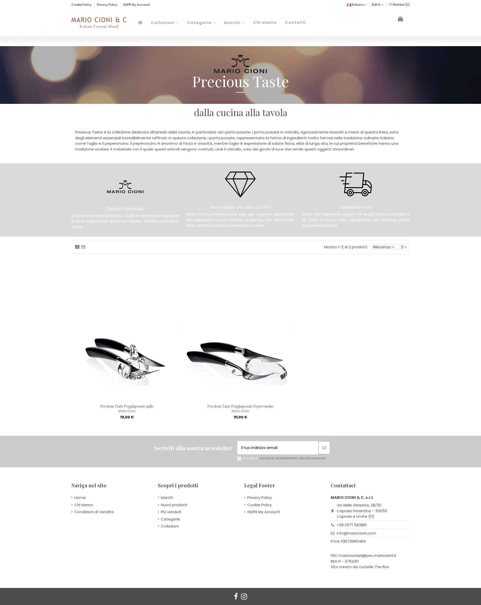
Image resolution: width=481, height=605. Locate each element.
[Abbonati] (324, 448)
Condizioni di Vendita (94, 511)
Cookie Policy (81, 5)
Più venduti (171, 511)
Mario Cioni (127, 411)
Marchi (167, 497)
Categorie (170, 519)
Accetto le (284, 458)
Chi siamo (83, 504)
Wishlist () (401, 5)
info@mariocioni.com (356, 533)
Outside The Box (374, 566)
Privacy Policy (107, 5)
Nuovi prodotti (174, 504)
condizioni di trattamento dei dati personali (292, 458)
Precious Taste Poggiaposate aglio (127, 406)
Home (80, 497)
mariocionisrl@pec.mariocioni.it (367, 555)
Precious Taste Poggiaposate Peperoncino (240, 406)
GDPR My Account (136, 5)
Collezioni (170, 526)
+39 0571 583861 (352, 524)
